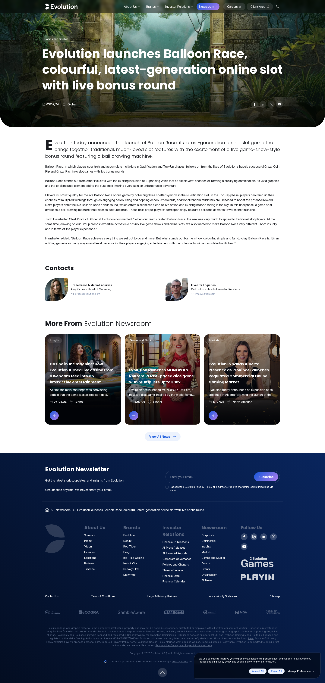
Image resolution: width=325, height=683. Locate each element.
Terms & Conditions (103, 596)
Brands (151, 6)
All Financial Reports (174, 553)
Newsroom (206, 6)
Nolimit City (130, 563)
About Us (130, 6)
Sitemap (275, 596)
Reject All (276, 671)
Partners (89, 563)
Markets (207, 552)
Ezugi (126, 552)
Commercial (209, 540)
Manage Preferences (299, 671)
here (251, 638)
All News (207, 580)
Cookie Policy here (224, 642)
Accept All (257, 671)
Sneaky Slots (131, 569)
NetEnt (127, 540)
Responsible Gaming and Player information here (184, 645)
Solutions (90, 535)
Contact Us (52, 596)
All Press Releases (173, 547)
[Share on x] (271, 104)
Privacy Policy (204, 486)
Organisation (209, 574)
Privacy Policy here (124, 642)
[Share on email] (279, 104)
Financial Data (171, 575)
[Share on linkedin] (263, 104)
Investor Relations (177, 6)
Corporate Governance (176, 558)
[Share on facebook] (254, 104)
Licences (89, 552)
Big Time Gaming (133, 557)
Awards (206, 563)
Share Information (173, 570)
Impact (88, 540)
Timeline (89, 569)
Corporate (208, 535)
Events (206, 569)
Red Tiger (129, 546)
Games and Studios (214, 557)
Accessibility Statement (223, 596)
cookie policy (244, 661)
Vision (88, 546)
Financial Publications (175, 542)
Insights (206, 546)
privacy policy (224, 661)
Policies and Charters (175, 564)
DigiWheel (129, 574)
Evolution (129, 535)
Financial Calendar (173, 581)
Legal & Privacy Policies (162, 596)
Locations (90, 557)
